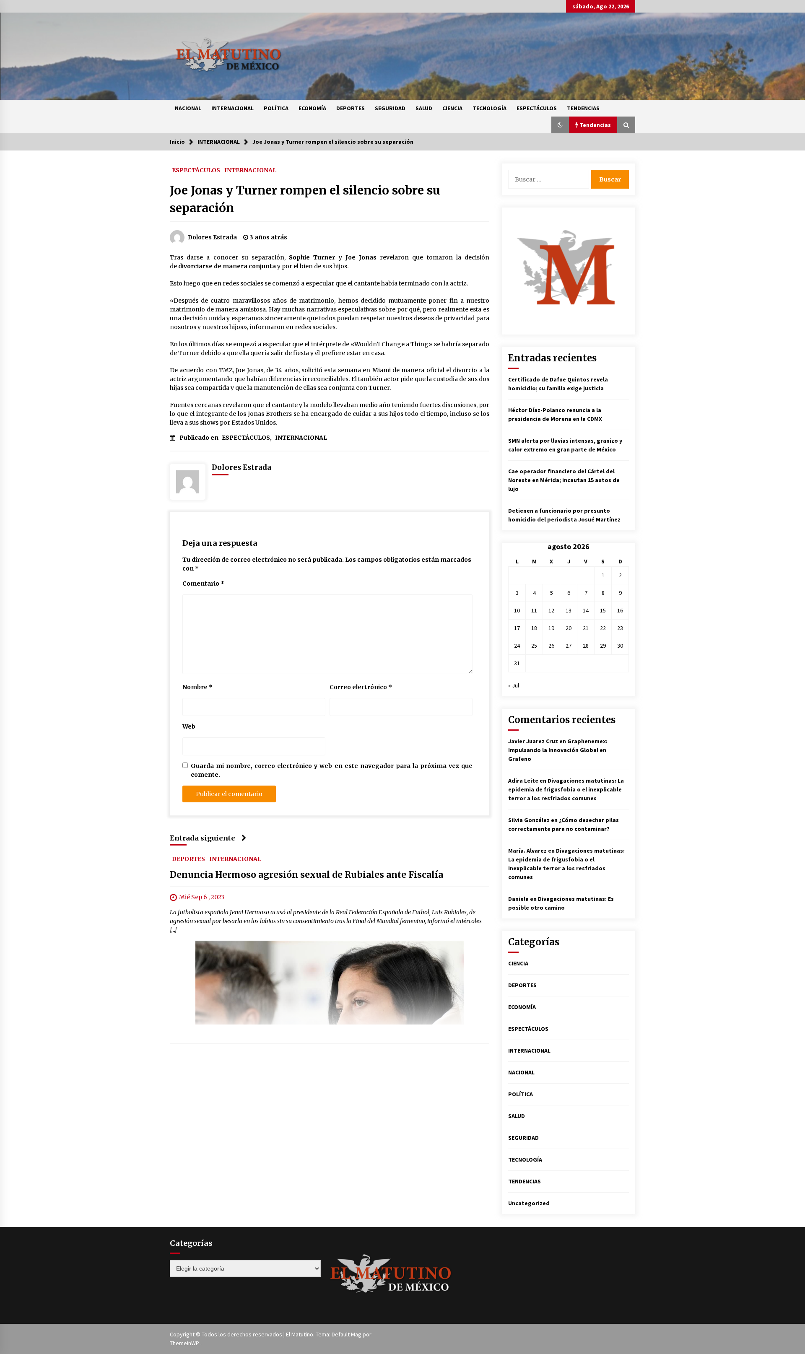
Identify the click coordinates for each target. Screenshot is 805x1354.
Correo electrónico (361, 687)
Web (188, 726)
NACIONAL (188, 108)
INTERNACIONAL (232, 108)
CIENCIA (452, 108)
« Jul (513, 685)
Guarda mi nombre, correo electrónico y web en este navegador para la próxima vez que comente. (332, 770)
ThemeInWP (185, 1343)
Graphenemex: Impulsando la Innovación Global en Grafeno (558, 750)
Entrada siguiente (202, 838)
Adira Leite (523, 780)
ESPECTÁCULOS (537, 108)
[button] (560, 125)
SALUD (423, 108)
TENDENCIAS (583, 108)
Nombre (197, 687)
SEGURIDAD (390, 108)
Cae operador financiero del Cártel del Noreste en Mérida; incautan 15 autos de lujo (564, 480)
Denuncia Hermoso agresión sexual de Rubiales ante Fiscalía (306, 874)
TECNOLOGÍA (489, 108)
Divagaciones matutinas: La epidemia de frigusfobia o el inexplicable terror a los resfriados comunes (566, 789)
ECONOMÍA (312, 108)
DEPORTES (350, 108)
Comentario (203, 583)
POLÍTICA (276, 108)
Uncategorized (529, 1203)
